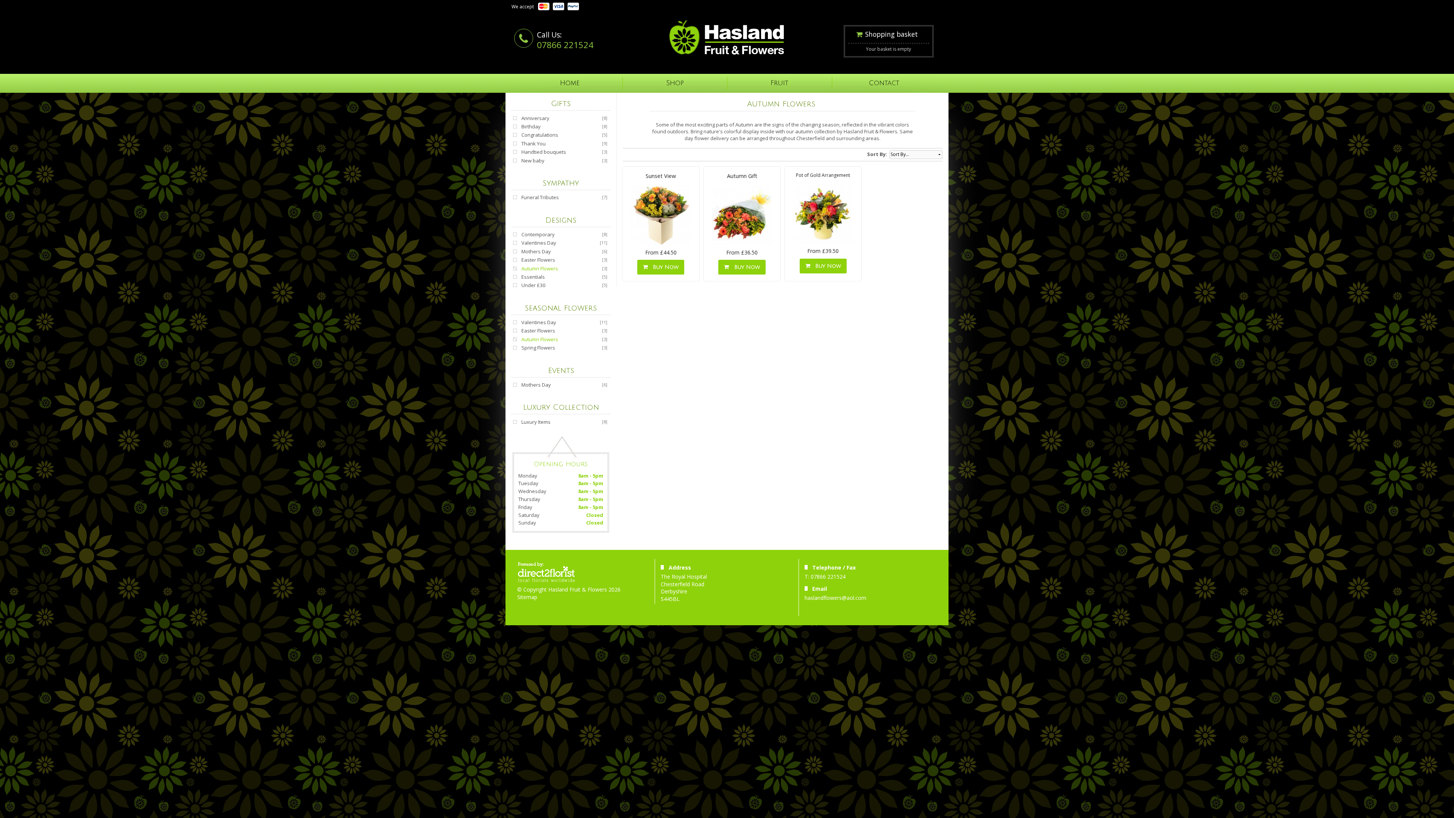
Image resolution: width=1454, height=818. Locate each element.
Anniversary (535, 118)
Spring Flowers (538, 347)
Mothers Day (536, 251)
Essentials (533, 276)
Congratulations (539, 134)
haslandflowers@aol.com (835, 597)
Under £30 (533, 285)
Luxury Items (536, 421)
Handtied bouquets (543, 151)
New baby (532, 160)
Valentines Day (538, 242)
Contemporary (538, 234)
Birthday (531, 126)
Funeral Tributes (540, 197)
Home (570, 83)
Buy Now (664, 267)
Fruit (779, 83)
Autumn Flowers (539, 268)
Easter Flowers (538, 259)
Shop (675, 83)
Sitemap (527, 597)
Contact (884, 83)
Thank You (533, 143)
